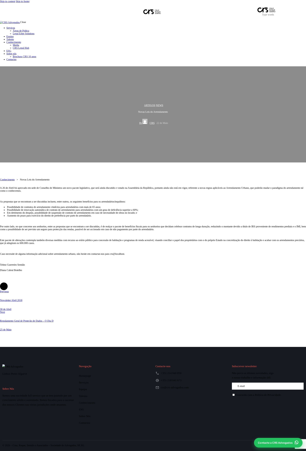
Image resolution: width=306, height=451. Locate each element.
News (159, 105)
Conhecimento (7, 179)
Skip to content (7, 1)
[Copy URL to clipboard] (30, 286)
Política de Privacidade (268, 394)
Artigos (149, 105)
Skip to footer (22, 1)
